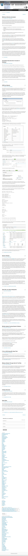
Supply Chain (3, 486)
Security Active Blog (4, 538)
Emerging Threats (6, 412)
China (2, 443)
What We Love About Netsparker (9, 289)
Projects (3, 476)
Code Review (3, 446)
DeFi (2, 450)
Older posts (3, 14)
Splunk (13, 258)
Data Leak (3, 449)
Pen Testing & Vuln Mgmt (5, 471)
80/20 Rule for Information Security (6, 433)
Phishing (3, 472)
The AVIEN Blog (4, 546)
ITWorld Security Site (4, 525)
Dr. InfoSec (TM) (4, 518)
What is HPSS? (4, 498)
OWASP (3, 469)
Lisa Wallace (3, 503)
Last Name (4, 426)
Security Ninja (3, 540)
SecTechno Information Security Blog (6, 536)
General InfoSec (5, 57)
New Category (3, 468)
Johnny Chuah (3, 504)
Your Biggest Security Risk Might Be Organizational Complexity (9, 511)
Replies (15, 286)
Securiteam (3, 537)
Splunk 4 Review (5, 255)
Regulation (3, 481)
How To (7, 252)
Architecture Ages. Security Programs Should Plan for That (8, 508)
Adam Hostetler (8, 12)
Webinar (3, 497)
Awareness (3, 439)
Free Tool (3, 454)
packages (4, 39)
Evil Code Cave (4, 519)
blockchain (3, 440)
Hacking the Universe (4, 520)
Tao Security (3, 545)
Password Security (4, 470)
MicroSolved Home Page (5, 529)
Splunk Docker (18, 108)
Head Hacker (3, 521)
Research (3, 482)
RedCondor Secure (4, 534)
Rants (2, 479)
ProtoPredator (3, 478)
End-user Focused (4, 452)
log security (12, 286)
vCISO (3, 495)
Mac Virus (3, 528)
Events (3, 453)
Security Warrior (4, 541)
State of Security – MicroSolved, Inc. (7, 507)
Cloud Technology (4, 445)
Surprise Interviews (4, 487)
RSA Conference (4, 535)
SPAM (16, 412)
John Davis (3, 502)
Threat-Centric (3, 489)
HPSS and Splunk (6, 85)
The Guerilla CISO (4, 548)
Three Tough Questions (4, 490)
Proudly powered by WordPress (14, 553)
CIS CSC (3, 444)
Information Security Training (5, 460)
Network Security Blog (4, 530)
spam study (18, 412)
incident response (4, 459)
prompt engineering (4, 477)
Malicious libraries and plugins (9, 17)
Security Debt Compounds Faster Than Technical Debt (8, 510)
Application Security (4, 436)
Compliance (3, 447)
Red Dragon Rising (4, 480)
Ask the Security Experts (5, 437)
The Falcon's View (4, 547)
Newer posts (24, 14)
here (10, 342)
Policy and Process (4, 474)
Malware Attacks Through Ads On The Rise (11, 363)
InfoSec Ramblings (4, 523)
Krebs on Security (4, 527)
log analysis (9, 286)
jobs (2, 463)
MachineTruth (3, 464)
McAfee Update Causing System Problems (11, 326)
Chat (2, 442)
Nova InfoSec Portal (4, 531)
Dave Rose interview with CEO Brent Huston (7, 516)
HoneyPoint (5, 252)
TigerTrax (3, 491)
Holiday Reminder (6, 389)
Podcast (3, 473)
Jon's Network (3, 526)
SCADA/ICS (3, 484)
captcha (10, 412)
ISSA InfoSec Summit (4, 462)
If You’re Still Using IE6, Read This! (10, 351)
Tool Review (5, 286)
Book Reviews (3, 441)
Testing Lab (3, 488)
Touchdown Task (4, 493)
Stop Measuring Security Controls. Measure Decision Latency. (9, 509)
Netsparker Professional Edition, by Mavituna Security (8, 296)
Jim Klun (3, 505)
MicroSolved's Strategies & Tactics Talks (6, 466)
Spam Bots (4, 400)
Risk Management (4, 483)
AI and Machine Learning (5, 434)
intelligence (3, 461)
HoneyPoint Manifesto (4, 457)
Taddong (3, 544)
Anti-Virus (3, 435)
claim (2, 49)
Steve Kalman (3, 543)
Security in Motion (4, 539)
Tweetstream (3, 494)
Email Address (5, 420)
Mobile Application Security (5, 467)
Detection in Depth (4, 451)
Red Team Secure (4, 533)
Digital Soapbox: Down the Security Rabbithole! (7, 517)
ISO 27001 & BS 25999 (4, 524)
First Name (4, 423)
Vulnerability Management (5, 496)
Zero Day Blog (3, 550)
